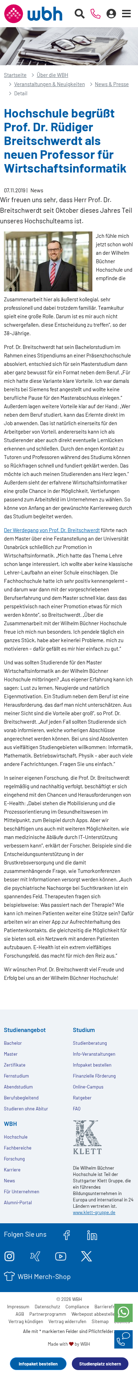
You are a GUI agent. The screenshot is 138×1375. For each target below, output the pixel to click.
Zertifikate (14, 1065)
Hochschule (16, 1137)
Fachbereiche (17, 1148)
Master (11, 1054)
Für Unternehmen (21, 1191)
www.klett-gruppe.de (94, 1212)
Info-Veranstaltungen (94, 1054)
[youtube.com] (60, 1255)
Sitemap (100, 1321)
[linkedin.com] (92, 1234)
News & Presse (112, 84)
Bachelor (13, 1043)
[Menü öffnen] (126, 14)
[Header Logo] (33, 14)
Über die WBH (52, 75)
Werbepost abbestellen (94, 1314)
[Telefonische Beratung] (96, 14)
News (9, 1180)
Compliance (77, 1306)
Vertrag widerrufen (67, 1321)
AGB (20, 1314)
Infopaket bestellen (38, 1364)
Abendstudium (18, 1087)
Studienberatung (90, 1043)
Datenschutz (47, 1306)
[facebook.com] (66, 1234)
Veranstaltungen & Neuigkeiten (49, 84)
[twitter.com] (86, 1255)
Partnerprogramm (47, 1314)
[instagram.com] (9, 1255)
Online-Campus (88, 1087)
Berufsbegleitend (21, 1097)
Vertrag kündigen (25, 1321)
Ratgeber (82, 1097)
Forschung (14, 1159)
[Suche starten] (80, 14)
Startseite (15, 75)
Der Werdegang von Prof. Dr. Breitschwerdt (52, 530)
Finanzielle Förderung (94, 1076)
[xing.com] (35, 1255)
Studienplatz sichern (100, 1364)
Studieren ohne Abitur (26, 1108)
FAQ (76, 1108)
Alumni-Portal (18, 1202)
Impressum (18, 1306)
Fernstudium (16, 1076)
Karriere (12, 1169)
